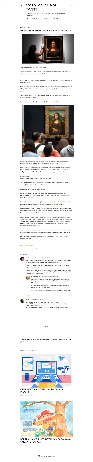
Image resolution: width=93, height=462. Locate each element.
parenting (54, 204)
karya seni (37, 248)
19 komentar (29, 395)
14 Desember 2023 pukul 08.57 (42, 258)
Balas (28, 296)
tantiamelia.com (36, 276)
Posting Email (29, 245)
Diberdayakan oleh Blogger (48, 456)
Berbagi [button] (22, 245)
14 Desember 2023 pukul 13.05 (50, 276)
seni (42, 248)
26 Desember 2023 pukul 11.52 (38, 299)
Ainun (27, 299)
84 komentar (29, 445)
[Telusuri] (71, 5)
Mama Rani (62, 172)
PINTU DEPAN (30, 18)
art (33, 248)
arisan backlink (28, 248)
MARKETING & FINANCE (44, 18)
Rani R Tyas (29, 258)
